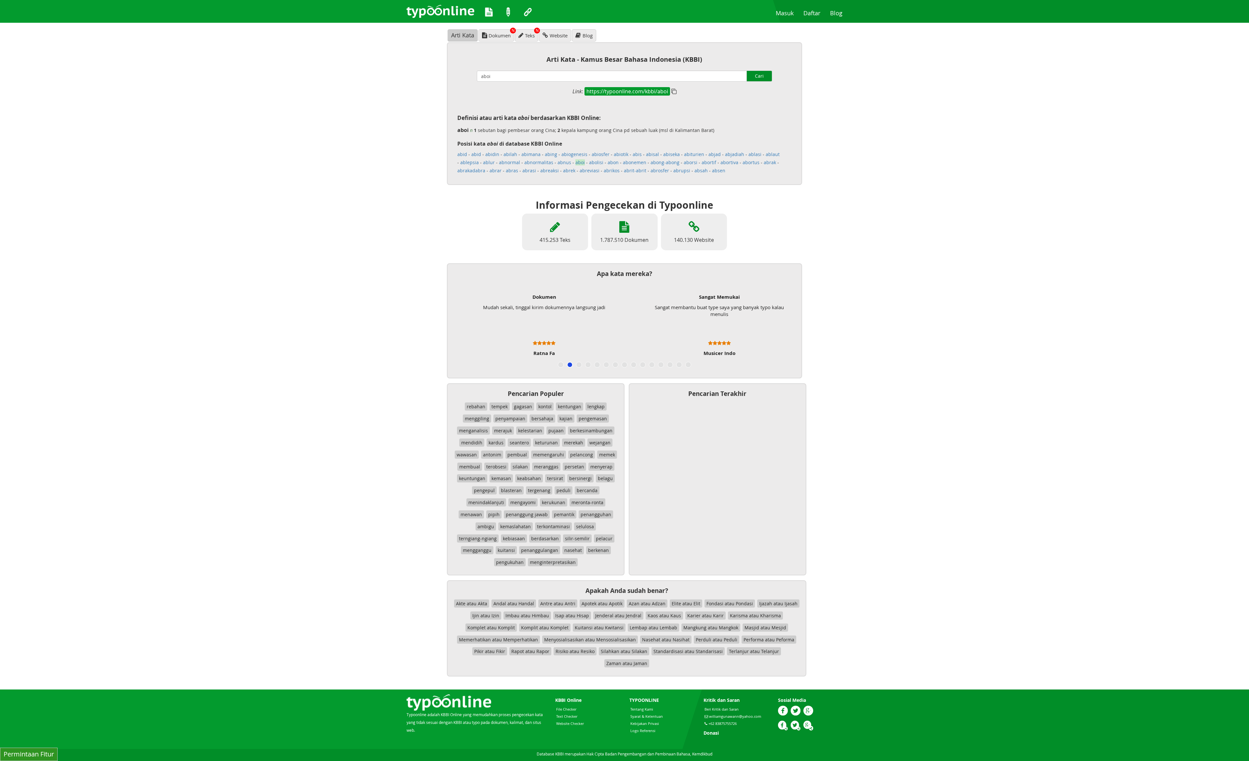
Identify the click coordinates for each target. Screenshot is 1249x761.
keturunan (546, 443)
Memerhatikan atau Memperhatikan (498, 639)
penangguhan (596, 514)
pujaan (556, 430)
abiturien (694, 154)
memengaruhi (548, 455)
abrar (496, 170)
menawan (471, 514)
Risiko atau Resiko (575, 651)
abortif (709, 162)
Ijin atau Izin (485, 615)
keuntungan (472, 478)
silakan (520, 467)
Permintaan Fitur (29, 754)
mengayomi (523, 502)
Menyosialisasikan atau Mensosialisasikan (590, 639)
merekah (573, 443)
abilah (510, 154)
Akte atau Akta (471, 603)
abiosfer (601, 154)
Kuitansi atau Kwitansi (599, 627)
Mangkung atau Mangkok (710, 627)
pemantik (564, 514)
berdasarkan (545, 538)
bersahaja (542, 418)
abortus (751, 162)
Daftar (814, 13)
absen (718, 170)
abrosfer (660, 170)
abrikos (612, 170)
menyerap (601, 467)
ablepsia (469, 162)
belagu (605, 478)
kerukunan (553, 502)
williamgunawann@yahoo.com (735, 716)
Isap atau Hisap (572, 615)
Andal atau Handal (513, 603)
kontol (545, 406)
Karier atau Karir (705, 615)
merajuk (503, 430)
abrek (569, 170)
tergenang (539, 490)
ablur (489, 162)
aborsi (690, 162)
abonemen (634, 162)
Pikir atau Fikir (489, 651)
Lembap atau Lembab (653, 627)
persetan (574, 467)
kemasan (501, 478)
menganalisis (473, 430)
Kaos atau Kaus (664, 615)
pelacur (604, 538)
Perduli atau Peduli (716, 639)
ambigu (485, 526)
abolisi (596, 162)
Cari (759, 76)
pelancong (581, 455)
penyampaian (510, 418)
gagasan (523, 406)
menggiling (477, 418)
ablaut (773, 154)
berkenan (598, 550)
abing (551, 154)
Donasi (711, 732)
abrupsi (681, 170)
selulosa (585, 526)
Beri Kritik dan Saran (722, 709)
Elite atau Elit (686, 603)
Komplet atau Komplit (491, 627)
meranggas (546, 467)
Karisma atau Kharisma (755, 615)
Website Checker (570, 723)
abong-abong (665, 162)
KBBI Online (568, 700)
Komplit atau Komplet (545, 627)
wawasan (467, 455)
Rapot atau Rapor (530, 651)
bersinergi (580, 478)
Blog (838, 13)
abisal (652, 154)
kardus (496, 443)
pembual (517, 455)
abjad (714, 154)
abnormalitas (538, 162)
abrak (770, 162)
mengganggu (477, 550)
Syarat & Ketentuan (646, 716)
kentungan (569, 406)
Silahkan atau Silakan (624, 651)
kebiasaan (514, 538)
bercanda (587, 490)
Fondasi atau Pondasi (729, 603)
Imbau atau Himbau (527, 615)
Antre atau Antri (557, 603)
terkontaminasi (553, 526)
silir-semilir (577, 538)
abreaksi (549, 170)
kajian (565, 418)
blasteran (511, 490)
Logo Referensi (642, 730)
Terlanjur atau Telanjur (754, 651)
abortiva (729, 162)
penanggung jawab (527, 514)
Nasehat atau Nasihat (666, 639)
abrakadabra (471, 170)
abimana (531, 154)
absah (701, 170)
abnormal (509, 162)
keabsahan (529, 478)
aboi (580, 162)
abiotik (621, 154)
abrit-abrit (635, 170)
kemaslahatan (515, 526)
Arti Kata (462, 35)
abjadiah (734, 154)
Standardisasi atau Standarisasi (688, 651)
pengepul (484, 490)
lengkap (596, 406)
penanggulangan (539, 550)
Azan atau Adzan (647, 603)
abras (512, 170)
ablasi (754, 154)
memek (607, 455)
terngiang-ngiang (478, 538)
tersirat (555, 478)
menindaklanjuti (486, 502)
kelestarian (530, 430)
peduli (564, 490)
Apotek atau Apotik (602, 603)
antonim (492, 455)
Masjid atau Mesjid (765, 627)
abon (613, 162)
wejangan (600, 443)
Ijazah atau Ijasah (778, 603)
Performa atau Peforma (769, 639)
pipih (494, 514)
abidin (492, 154)
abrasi (529, 170)
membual (469, 467)
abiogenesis (574, 154)
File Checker (566, 709)
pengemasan (593, 418)
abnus (564, 162)
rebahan (476, 406)
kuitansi (506, 550)
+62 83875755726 (722, 723)
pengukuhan (510, 562)
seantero (519, 443)
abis (637, 154)
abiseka (671, 154)
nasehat (573, 550)
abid (462, 154)
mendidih (471, 443)
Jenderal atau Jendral (618, 615)
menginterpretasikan (553, 562)
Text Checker (566, 716)
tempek (499, 406)
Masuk (787, 13)
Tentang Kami (641, 709)
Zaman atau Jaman (626, 663)
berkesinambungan (591, 430)
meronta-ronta (587, 502)
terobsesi (496, 467)
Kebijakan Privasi (644, 723)
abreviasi (589, 170)
